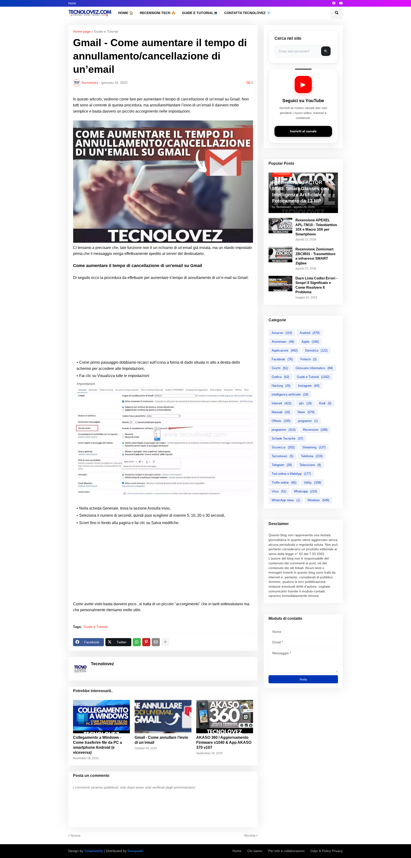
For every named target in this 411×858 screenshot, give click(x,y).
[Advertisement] (163, 320)
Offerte (281, 421)
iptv (305, 403)
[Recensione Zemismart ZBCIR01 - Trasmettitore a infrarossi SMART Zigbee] (280, 254)
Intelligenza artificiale (290, 394)
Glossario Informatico (314, 368)
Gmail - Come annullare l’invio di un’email (161, 739)
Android (309, 333)
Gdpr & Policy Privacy (326, 851)
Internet (281, 403)
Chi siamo (254, 851)
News (306, 412)
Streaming (314, 447)
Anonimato (283, 341)
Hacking (281, 385)
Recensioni (315, 429)
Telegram (282, 465)
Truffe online (284, 482)
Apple (310, 341)
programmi (283, 429)
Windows (318, 500)
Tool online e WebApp (291, 474)
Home (72, 3)
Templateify (93, 851)
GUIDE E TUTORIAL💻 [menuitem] (200, 13)
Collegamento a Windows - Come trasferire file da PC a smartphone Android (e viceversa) (97, 744)
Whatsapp (305, 491)
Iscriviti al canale (303, 131)
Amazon (282, 333)
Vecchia (249, 835)
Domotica (316, 350)
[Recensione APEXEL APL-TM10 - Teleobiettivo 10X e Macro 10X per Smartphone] (280, 225)
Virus (279, 491)
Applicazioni (285, 350)
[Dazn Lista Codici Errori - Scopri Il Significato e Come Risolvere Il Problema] (280, 283)
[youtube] (341, 3)
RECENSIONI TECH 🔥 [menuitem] (157, 13)
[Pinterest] (146, 642)
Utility (312, 482)
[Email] (156, 642)
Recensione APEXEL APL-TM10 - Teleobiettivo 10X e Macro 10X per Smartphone (316, 227)
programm (308, 421)
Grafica (280, 377)
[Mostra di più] (165, 642)
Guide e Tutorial (106, 31)
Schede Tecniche (287, 438)
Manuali (281, 412)
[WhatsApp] (137, 642)
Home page (82, 31)
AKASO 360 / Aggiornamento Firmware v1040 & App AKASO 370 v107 (223, 742)
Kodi (325, 403)
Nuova (75, 835)
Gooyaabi (135, 851)
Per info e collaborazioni (286, 851)
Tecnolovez (282, 456)
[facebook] (333, 3)
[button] (336, 13)
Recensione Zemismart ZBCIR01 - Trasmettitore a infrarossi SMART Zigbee (315, 256)
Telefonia (312, 456)
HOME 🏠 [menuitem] (125, 13)
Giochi (280, 368)
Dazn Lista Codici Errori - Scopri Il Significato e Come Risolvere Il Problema (316, 285)
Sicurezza (283, 447)
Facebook (282, 359)
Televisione (310, 465)
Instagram (308, 385)
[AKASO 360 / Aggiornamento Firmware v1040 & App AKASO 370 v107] (224, 716)
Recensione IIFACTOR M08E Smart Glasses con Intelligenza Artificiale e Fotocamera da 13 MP (300, 191)
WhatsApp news (286, 500)
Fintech (308, 359)
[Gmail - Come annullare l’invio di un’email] (163, 716)
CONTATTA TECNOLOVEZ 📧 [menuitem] (247, 13)
